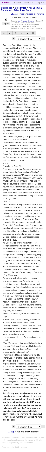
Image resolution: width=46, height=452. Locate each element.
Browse (17, 2)
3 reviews (39, 13)
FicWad (6, 2)
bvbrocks (31, 13)
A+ (16, 33)
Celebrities (20, 8)
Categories (6, 8)
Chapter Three (17, 14)
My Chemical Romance (26, 21)
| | (33, 33)
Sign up (11, 431)
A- (4, 33)
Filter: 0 (27, 2)
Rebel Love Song (22, 10)
